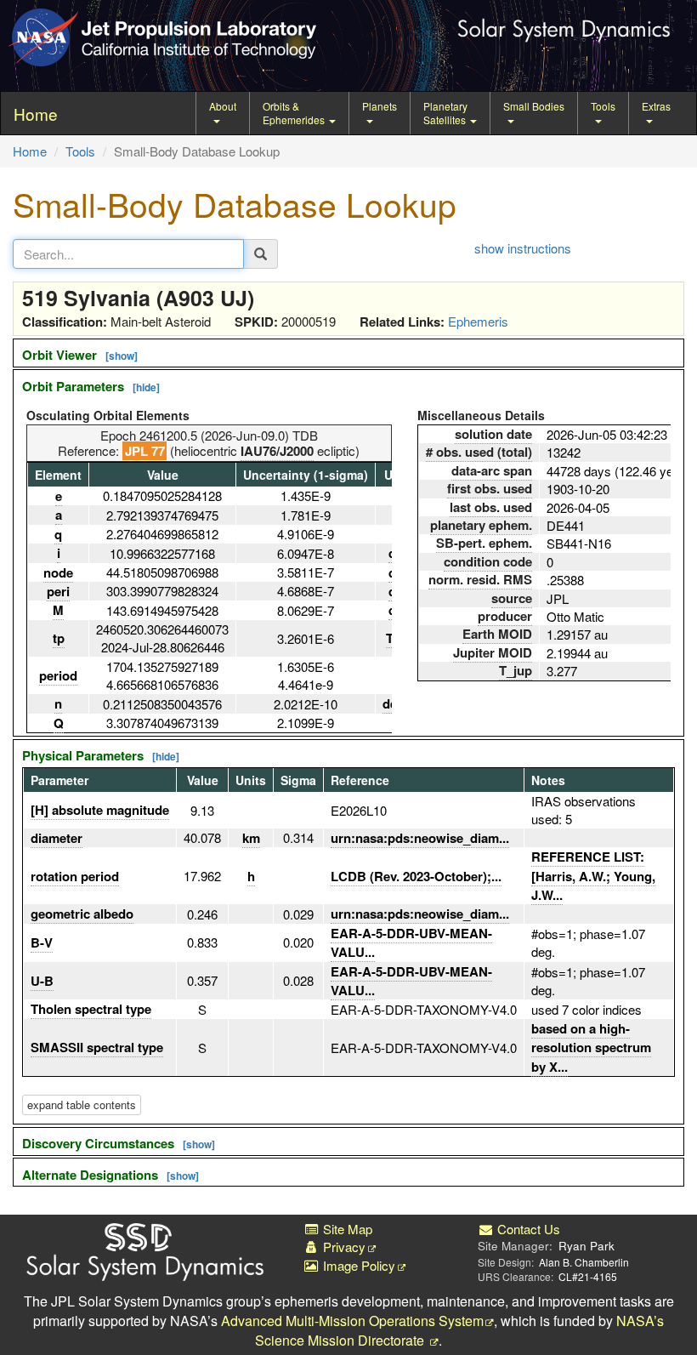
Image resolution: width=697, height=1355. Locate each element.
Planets (379, 106)
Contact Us (527, 1229)
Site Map (346, 1229)
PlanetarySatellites (445, 113)
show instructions (522, 248)
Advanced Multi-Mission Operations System (352, 1320)
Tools (603, 106)
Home (30, 151)
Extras (656, 106)
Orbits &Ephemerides (295, 113)
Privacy (343, 1246)
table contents (81, 1104)
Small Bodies (533, 106)
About (222, 106)
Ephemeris (478, 321)
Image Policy (357, 1265)
